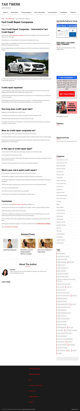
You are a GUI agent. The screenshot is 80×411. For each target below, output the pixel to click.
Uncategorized (60, 243)
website (74, 350)
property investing (62, 324)
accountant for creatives (63, 256)
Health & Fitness (60, 192)
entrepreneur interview (63, 273)
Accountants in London (62, 159)
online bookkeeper (62, 310)
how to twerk (61, 287)
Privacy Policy (32, 391)
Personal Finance (52, 12)
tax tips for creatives (62, 347)
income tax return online (63, 292)
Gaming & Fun (59, 186)
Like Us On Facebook (34, 368)
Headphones (59, 189)
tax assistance (61, 341)
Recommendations (26, 12)
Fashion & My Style (61, 180)
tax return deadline (62, 344)
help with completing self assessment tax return (67, 280)
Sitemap (31, 402)
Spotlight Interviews (61, 225)
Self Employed (59, 219)
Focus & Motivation (61, 183)
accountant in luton (62, 259)
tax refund (69, 341)
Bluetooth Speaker (60, 168)
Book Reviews (59, 171)
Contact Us (73, 12)
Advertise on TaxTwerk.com (35, 385)
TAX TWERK (11, 4)
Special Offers (14, 12)
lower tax (74, 295)
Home (3, 18)
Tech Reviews (63, 12)
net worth (73, 304)
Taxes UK (58, 228)
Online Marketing (60, 210)
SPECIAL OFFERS (60, 222)
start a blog (60, 330)
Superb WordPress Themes (28, 409)
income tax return (62, 289)
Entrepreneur (59, 177)
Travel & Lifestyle (60, 240)
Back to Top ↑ (75, 409)
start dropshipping (62, 336)
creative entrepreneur (63, 268)
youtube (59, 353)
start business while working (64, 333)
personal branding (62, 321)
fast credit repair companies (17, 35)
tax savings (72, 344)
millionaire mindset (62, 301)
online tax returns (62, 315)
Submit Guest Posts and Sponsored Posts (66, 141)
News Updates (60, 207)
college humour (61, 265)
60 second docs (61, 253)
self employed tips (62, 327)
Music (57, 204)
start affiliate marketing (71, 330)
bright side (71, 262)
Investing (58, 201)
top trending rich (61, 350)
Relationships (59, 216)
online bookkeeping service (64, 313)
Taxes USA (59, 231)
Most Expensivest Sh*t (63, 304)
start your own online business (65, 339)
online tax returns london (64, 318)
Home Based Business (61, 195)
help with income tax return (64, 284)
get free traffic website (63, 276)
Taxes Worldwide (60, 234)
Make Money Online (62, 298)
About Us (5, 12)
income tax (69, 287)
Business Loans (60, 174)
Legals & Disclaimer (33, 396)
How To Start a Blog (39, 12)
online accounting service (64, 307)
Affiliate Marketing (60, 165)
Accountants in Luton (61, 162)
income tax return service (64, 295)
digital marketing (62, 271)
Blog (30, 379)
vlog (69, 350)
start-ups (71, 327)
